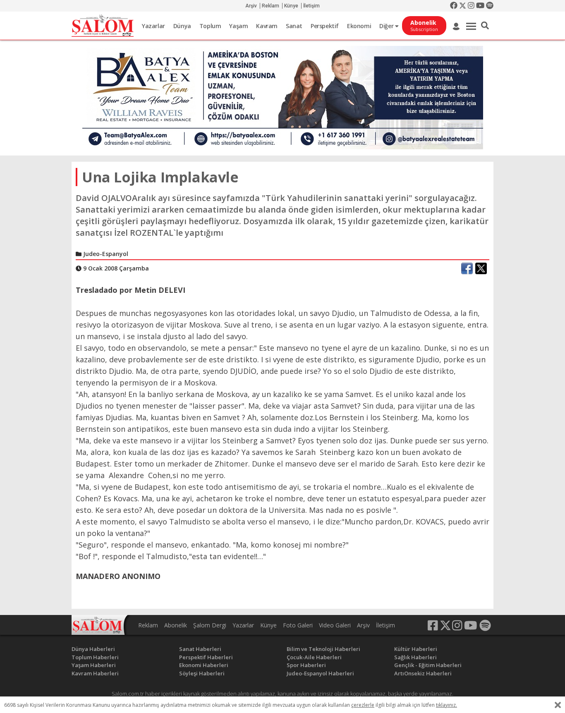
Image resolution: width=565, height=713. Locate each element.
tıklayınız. (446, 704)
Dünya (182, 26)
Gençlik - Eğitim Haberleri (428, 665)
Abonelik (175, 625)
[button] (485, 25)
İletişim (311, 6)
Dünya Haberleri (93, 649)
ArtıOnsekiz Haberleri (423, 673)
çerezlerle (362, 704)
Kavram (267, 26)
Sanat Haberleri (200, 649)
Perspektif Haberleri (206, 657)
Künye (291, 6)
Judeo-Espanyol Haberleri (320, 673)
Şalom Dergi (209, 625)
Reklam (270, 6)
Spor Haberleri (306, 665)
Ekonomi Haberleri (203, 665)
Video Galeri (335, 625)
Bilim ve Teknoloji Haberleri (323, 649)
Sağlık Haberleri (415, 657)
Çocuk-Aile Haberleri (314, 657)
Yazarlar (153, 26)
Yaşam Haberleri (94, 665)
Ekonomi (359, 26)
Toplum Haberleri (95, 657)
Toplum (210, 26)
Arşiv (251, 6)
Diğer (387, 26)
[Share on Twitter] (481, 268)
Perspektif (325, 26)
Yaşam (238, 26)
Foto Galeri (298, 625)
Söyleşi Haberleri (202, 673)
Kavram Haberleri (95, 673)
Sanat (294, 26)
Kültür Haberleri (415, 649)
